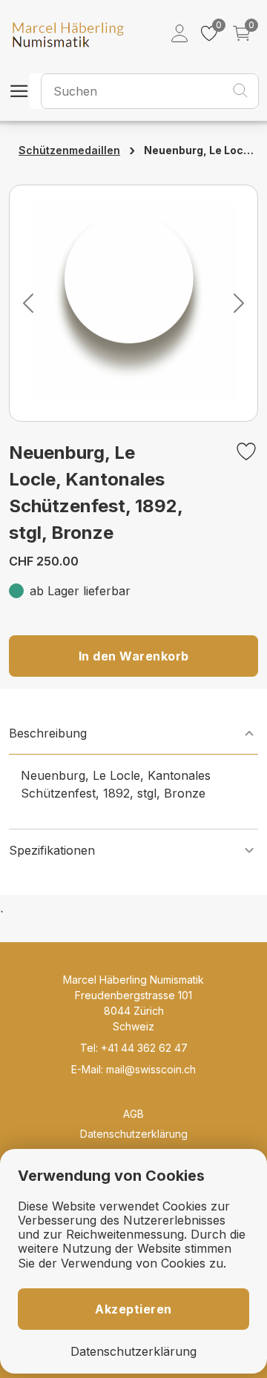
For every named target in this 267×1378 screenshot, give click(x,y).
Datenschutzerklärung (134, 1133)
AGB (133, 1113)
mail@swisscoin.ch (151, 1069)
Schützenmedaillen (69, 150)
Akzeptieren (133, 1309)
